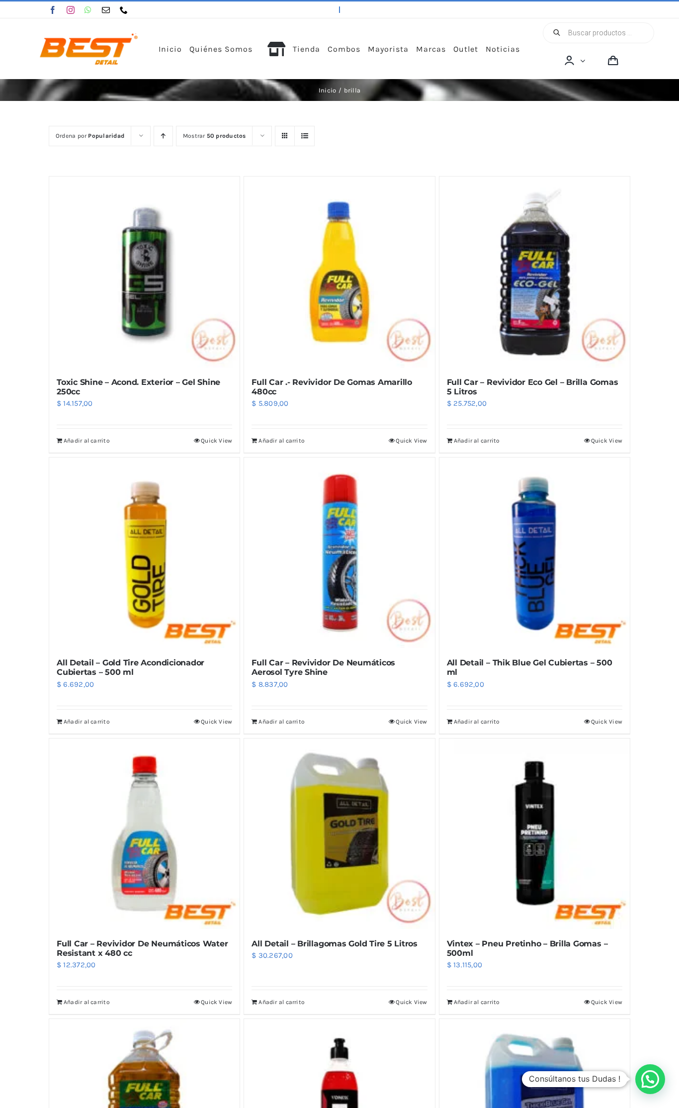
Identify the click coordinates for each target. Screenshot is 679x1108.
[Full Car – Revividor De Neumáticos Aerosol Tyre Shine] (339, 553)
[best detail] (89, 36)
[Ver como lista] (304, 136)
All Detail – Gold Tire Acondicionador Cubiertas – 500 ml (130, 667)
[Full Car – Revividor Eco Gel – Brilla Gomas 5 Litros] (534, 272)
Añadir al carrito (87, 440)
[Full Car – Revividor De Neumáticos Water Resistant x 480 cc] (144, 834)
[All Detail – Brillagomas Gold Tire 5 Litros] (339, 834)
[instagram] (71, 10)
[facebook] (53, 10)
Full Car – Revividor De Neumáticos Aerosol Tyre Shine (323, 667)
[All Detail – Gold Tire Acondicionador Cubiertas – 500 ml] (144, 553)
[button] (650, 1079)
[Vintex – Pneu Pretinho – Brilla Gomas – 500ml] (534, 834)
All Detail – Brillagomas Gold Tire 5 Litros (335, 943)
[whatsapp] (88, 10)
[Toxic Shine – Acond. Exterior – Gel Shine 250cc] (144, 272)
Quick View (216, 440)
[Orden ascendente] (163, 136)
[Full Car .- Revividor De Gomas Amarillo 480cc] (339, 272)
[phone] (124, 10)
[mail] (106, 10)
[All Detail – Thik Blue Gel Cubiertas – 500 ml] (534, 553)
